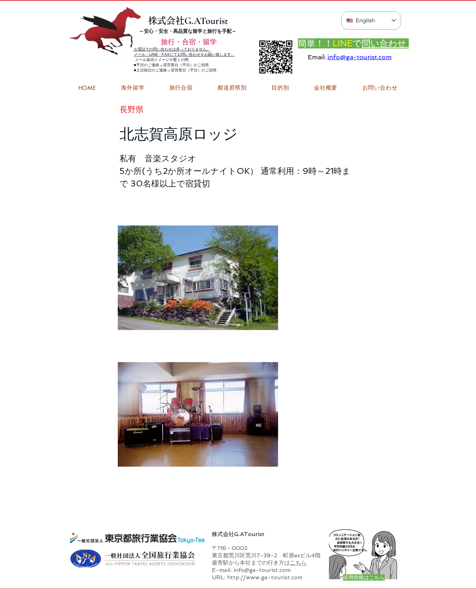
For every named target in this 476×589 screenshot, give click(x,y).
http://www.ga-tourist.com (264, 577)
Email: (317, 57)
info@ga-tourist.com (360, 57)
